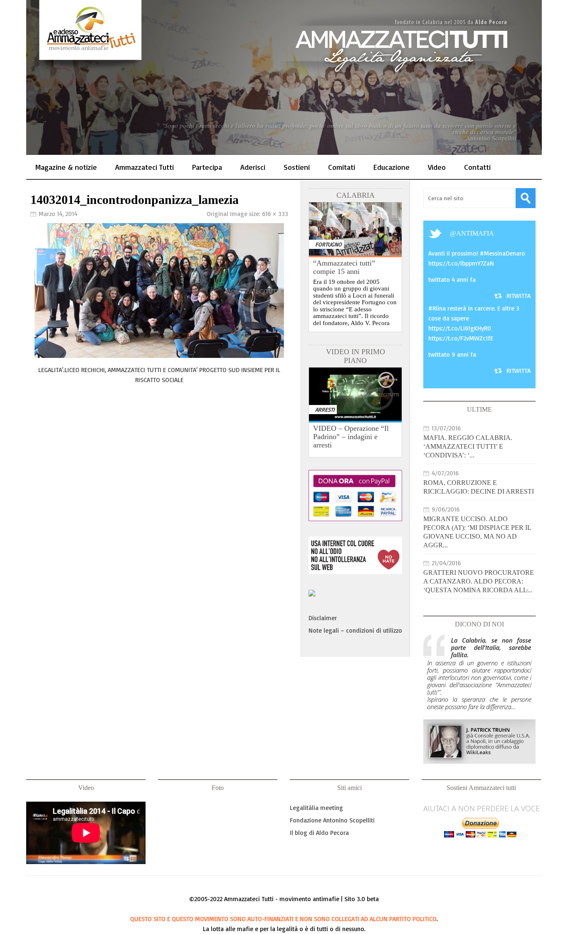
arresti (325, 409)
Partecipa (207, 166)
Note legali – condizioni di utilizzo (355, 630)
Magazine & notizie (66, 166)
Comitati (341, 166)
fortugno (328, 244)
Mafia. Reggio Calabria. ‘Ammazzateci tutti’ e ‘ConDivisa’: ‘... (467, 446)
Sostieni (297, 166)
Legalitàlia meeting (316, 808)
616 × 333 (275, 214)
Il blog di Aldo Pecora (319, 833)
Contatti (477, 166)
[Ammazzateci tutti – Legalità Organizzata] (284, 77)
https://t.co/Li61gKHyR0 (459, 328)
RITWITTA (518, 296)
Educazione (391, 166)
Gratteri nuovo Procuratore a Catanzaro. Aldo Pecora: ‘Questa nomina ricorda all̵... (478, 581)
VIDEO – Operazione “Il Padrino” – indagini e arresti (351, 436)
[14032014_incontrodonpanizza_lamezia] (159, 356)
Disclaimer (323, 618)
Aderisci (252, 166)
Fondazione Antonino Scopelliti (332, 820)
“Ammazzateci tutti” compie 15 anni (344, 267)
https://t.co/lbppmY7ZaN (461, 263)
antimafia (475, 233)
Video (437, 166)
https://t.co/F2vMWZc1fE (460, 338)
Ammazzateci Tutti (144, 166)
